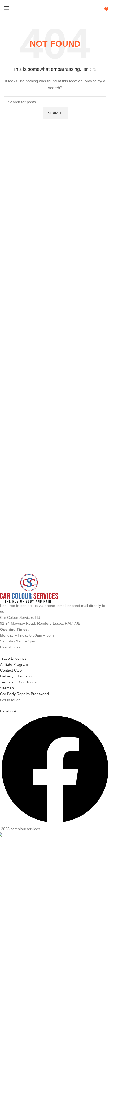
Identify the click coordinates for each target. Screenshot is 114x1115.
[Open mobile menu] (6, 8)
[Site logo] (55, 8)
